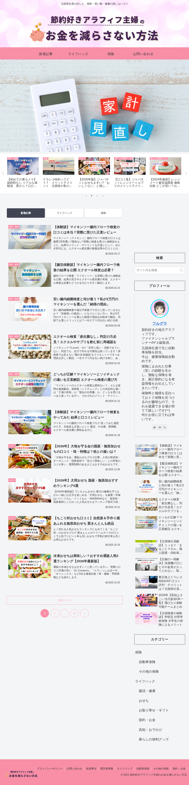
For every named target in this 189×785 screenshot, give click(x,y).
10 (74, 613)
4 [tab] (103, 196)
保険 (103, 212)
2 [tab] (92, 196)
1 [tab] (86, 196)
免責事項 (91, 768)
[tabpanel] (23, 173)
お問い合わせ (74, 768)
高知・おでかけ (150, 730)
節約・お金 (147, 720)
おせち (144, 701)
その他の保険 (149, 671)
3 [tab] (97, 196)
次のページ (64, 600)
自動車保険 (147, 662)
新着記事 (26, 212)
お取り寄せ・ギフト (154, 710)
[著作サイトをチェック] (154, 427)
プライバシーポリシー (50, 768)
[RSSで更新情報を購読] (164, 427)
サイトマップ (125, 768)
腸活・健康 (147, 691)
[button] (181, 270)
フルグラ (159, 323)
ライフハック (64, 212)
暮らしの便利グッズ (154, 739)
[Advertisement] (64, 658)
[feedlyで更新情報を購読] (159, 427)
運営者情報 (106, 768)
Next (186, 173)
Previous (3, 173)
